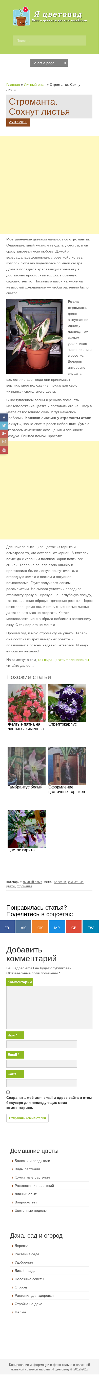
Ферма (20, 1312)
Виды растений (27, 1169)
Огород (21, 1287)
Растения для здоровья (34, 1295)
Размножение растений (34, 1186)
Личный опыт (35, 84)
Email (13, 1055)
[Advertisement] (49, 185)
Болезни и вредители (32, 1161)
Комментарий (20, 982)
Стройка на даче (28, 1304)
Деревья (22, 1246)
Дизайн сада (25, 1271)
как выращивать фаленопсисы (63, 660)
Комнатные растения (32, 1177)
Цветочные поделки (31, 1210)
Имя (12, 1035)
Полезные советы (29, 1279)
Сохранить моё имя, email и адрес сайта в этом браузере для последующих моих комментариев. (49, 1103)
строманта (24, 886)
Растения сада (27, 1254)
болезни (60, 882)
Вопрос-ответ (26, 1202)
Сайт (12, 1074)
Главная (13, 84)
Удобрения (24, 1262)
